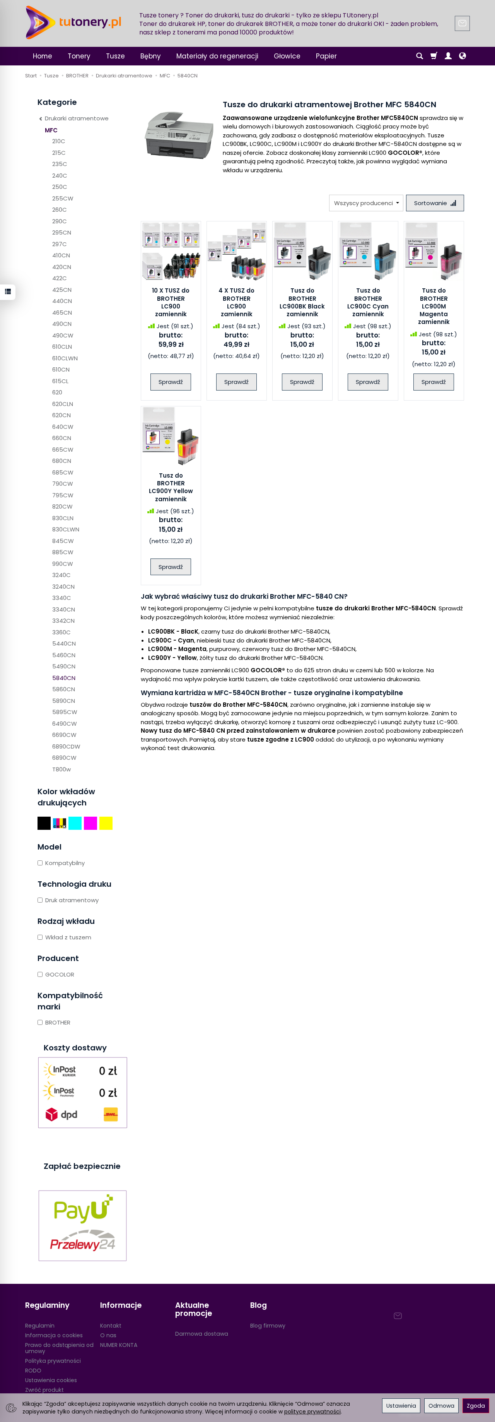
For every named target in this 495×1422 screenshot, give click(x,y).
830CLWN (65, 529)
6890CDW (66, 746)
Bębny (150, 56)
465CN (62, 312)
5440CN (64, 643)
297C (59, 244)
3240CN (63, 587)
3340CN (63, 609)
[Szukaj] (419, 56)
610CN (61, 369)
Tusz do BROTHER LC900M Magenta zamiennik (434, 306)
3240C (61, 575)
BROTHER (57, 1022)
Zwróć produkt (44, 1390)
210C (58, 141)
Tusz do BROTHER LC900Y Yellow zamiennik (171, 487)
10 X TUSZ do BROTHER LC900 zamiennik (170, 302)
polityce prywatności (312, 1411)
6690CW (64, 735)
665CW (62, 449)
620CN (61, 415)
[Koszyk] (434, 56)
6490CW (64, 724)
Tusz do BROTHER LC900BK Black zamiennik (302, 302)
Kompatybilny (65, 863)
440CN (62, 301)
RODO (33, 1370)
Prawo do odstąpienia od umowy (59, 1348)
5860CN (63, 689)
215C (59, 153)
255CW (62, 198)
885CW (62, 552)
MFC (51, 130)
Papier (326, 56)
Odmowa (441, 1406)
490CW (62, 335)
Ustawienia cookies (51, 1380)
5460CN (63, 655)
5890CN (63, 701)
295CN (61, 232)
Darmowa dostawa (201, 1334)
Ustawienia (401, 1406)
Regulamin (40, 1325)
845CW (63, 541)
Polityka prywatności (53, 1361)
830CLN (62, 518)
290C (59, 221)
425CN (62, 290)
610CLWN (65, 358)
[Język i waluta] (462, 56)
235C (59, 164)
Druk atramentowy (72, 900)
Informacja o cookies (54, 1335)
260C (59, 210)
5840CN (63, 678)
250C (59, 187)
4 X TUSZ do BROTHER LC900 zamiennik (236, 302)
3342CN (63, 621)
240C (59, 175)
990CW (62, 564)
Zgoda (476, 1406)
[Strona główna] (73, 22)
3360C (61, 632)
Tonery (79, 56)
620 (57, 392)
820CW (62, 506)
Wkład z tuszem (68, 937)
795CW (62, 495)
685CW (62, 472)
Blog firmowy (267, 1325)
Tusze (115, 56)
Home (42, 56)
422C (59, 278)
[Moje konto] (448, 56)
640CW (62, 427)
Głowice (287, 56)
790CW (62, 484)
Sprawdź (171, 382)
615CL (60, 381)
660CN (61, 438)
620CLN (62, 404)
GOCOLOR (59, 974)
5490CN (63, 666)
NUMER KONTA (118, 1345)
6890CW (64, 758)
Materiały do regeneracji (217, 56)
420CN (61, 267)
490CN (62, 324)
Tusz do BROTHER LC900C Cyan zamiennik (368, 302)
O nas (108, 1335)
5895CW (64, 712)
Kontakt (110, 1325)
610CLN (62, 347)
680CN (61, 461)
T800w (61, 769)
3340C (61, 598)
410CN (61, 255)
